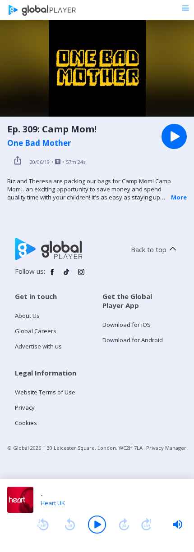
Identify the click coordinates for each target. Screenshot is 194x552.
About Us (27, 316)
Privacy (25, 407)
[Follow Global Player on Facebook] (52, 275)
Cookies (26, 423)
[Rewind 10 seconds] (70, 525)
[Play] (97, 525)
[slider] (178, 524)
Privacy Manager (166, 448)
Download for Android (132, 340)
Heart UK (53, 503)
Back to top (148, 249)
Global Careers (35, 331)
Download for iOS (126, 325)
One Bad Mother (39, 143)
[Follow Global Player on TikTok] (66, 275)
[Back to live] (147, 525)
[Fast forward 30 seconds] (124, 525)
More (179, 197)
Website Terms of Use (45, 392)
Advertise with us (38, 346)
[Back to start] (43, 525)
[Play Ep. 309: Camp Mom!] (174, 136)
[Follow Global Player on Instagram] (81, 275)
